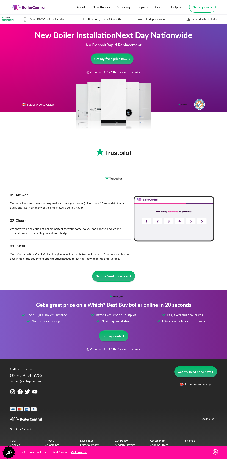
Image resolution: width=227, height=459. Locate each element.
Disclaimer (86, 440)
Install (17, 246)
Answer (19, 194)
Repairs (142, 7)
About (80, 7)
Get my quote (112, 336)
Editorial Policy (89, 445)
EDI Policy (121, 440)
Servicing (123, 7)
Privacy (49, 440)
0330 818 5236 (27, 375)
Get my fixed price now (110, 58)
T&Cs (13, 440)
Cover (159, 7)
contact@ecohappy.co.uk (25, 381)
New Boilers (101, 7)
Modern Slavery (125, 445)
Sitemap (190, 440)
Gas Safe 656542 (20, 429)
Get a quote (201, 7)
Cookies (15, 445)
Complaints (52, 445)
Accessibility (157, 440)
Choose (18, 220)
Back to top (208, 419)
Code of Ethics (159, 445)
